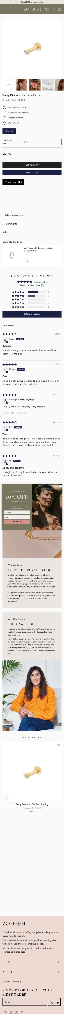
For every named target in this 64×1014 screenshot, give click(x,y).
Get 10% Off (17, 521)
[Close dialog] (60, 486)
